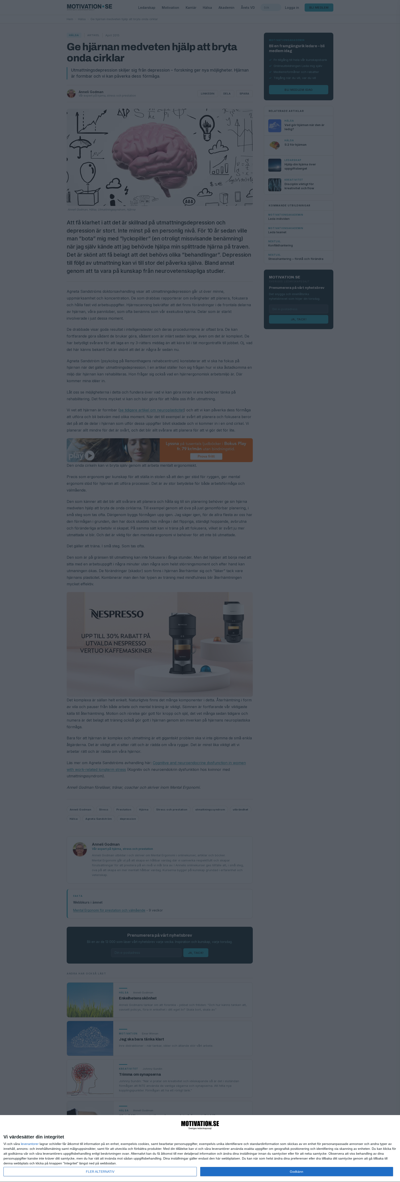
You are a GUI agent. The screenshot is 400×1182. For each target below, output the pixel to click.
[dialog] (200, 1148)
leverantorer (30, 1143)
